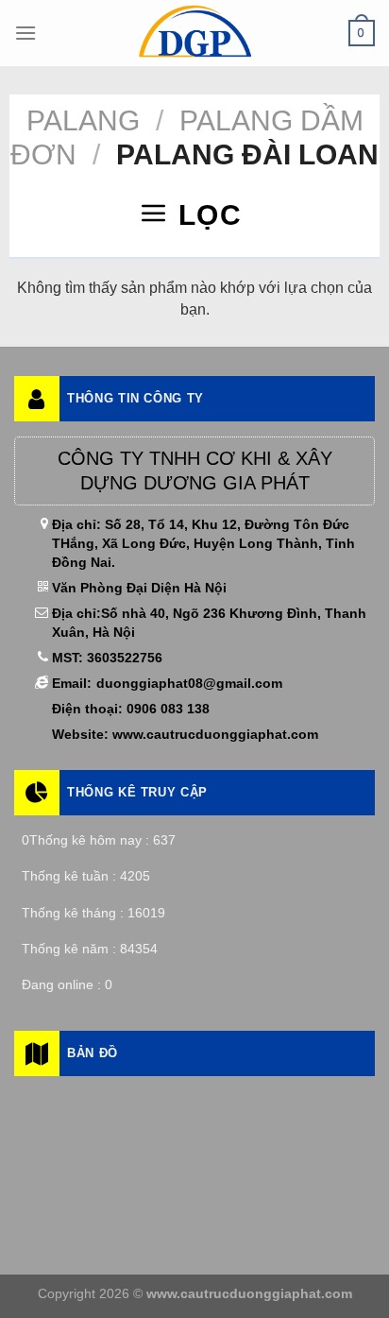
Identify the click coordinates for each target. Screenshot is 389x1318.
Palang (83, 120)
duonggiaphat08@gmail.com (189, 683)
